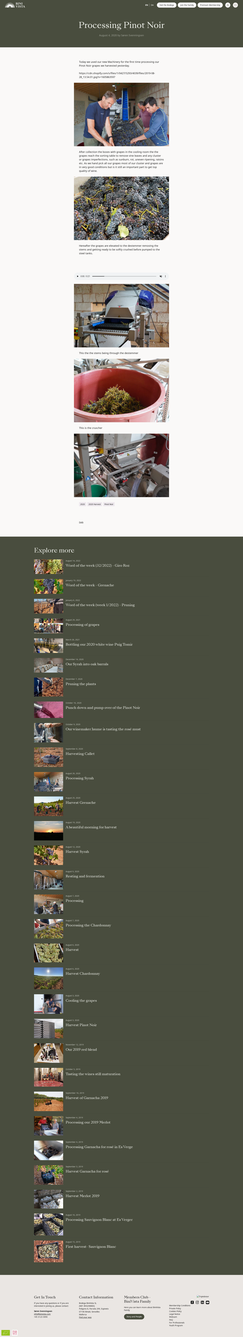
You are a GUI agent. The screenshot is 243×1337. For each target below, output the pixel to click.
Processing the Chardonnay (88, 925)
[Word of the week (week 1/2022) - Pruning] (48, 606)
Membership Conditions (179, 1305)
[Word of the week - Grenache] (48, 586)
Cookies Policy (175, 1311)
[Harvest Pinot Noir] (48, 1028)
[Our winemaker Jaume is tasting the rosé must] (48, 732)
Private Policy (175, 1308)
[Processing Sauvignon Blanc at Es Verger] (48, 1224)
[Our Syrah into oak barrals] (48, 665)
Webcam (173, 1317)
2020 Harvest (95, 504)
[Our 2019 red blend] (48, 1053)
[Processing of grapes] (48, 625)
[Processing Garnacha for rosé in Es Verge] (48, 1150)
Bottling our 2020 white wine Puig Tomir (99, 644)
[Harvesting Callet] (48, 757)
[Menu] (235, 5)
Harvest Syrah (77, 852)
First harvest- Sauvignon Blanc (91, 1247)
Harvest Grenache (81, 803)
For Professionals (176, 1322)
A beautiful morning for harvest (91, 827)
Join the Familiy (187, 5)
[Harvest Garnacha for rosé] (48, 1175)
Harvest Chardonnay (83, 973)
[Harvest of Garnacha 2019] (48, 1101)
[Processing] (48, 904)
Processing (75, 901)
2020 (82, 504)
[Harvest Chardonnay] (48, 978)
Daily (81, 522)
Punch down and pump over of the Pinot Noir (103, 708)
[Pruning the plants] (48, 687)
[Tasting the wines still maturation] (48, 1077)
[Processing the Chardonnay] (48, 928)
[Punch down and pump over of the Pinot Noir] (48, 710)
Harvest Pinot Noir (81, 1025)
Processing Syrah (80, 778)
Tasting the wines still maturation (93, 1074)
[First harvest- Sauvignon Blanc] (48, 1251)
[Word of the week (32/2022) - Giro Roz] (48, 566)
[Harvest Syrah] (48, 855)
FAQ (171, 1320)
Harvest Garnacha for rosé (87, 1171)
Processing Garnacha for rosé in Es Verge (99, 1147)
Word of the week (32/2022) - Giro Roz (98, 565)
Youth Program (176, 1325)
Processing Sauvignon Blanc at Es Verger (99, 1220)
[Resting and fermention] (48, 879)
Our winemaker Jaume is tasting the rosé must (103, 729)
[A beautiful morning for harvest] (48, 830)
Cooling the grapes (81, 1000)
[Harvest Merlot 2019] (48, 1199)
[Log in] (227, 5)
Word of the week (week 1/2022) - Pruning (100, 605)
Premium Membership (210, 5)
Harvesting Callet (80, 754)
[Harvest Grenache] (48, 806)
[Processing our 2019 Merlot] (48, 1126)
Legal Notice (174, 1314)
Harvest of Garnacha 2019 (87, 1098)
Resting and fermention (85, 876)
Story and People (134, 1316)
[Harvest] (48, 953)
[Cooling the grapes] (48, 1004)
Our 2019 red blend (81, 1049)
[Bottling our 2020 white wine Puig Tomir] (48, 645)
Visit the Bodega (166, 5)
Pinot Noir (108, 504)
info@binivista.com (42, 1314)
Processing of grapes (82, 625)
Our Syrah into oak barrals (87, 664)
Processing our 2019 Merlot (88, 1122)
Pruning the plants (81, 684)
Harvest (72, 950)
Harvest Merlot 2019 (82, 1196)
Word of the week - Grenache (90, 585)
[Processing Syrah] (48, 781)
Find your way (85, 1317)
